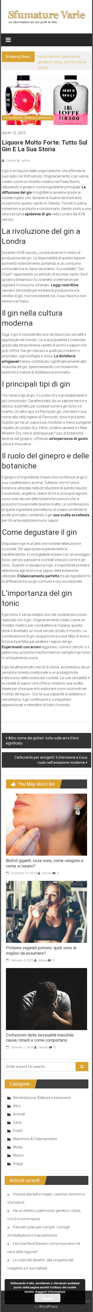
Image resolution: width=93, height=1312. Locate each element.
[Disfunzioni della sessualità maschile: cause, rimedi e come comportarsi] (46, 999)
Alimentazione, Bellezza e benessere (27, 118)
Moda (17, 1147)
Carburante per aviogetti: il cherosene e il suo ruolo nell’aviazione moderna (50, 760)
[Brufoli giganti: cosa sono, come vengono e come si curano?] (46, 824)
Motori (18, 1155)
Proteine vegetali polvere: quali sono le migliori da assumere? (41, 950)
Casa (17, 1122)
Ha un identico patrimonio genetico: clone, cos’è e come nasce (62, 62)
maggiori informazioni (50, 1291)
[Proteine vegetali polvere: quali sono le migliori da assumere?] (46, 911)
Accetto (47, 1298)
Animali (19, 1114)
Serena (42, 960)
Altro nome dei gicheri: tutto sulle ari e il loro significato (42, 740)
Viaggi (18, 1164)
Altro (17, 1106)
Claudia (46, 873)
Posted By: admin (17, 160)
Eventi (17, 1131)
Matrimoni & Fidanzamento (35, 1139)
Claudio (43, 1047)
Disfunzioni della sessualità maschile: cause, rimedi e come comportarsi (40, 1038)
